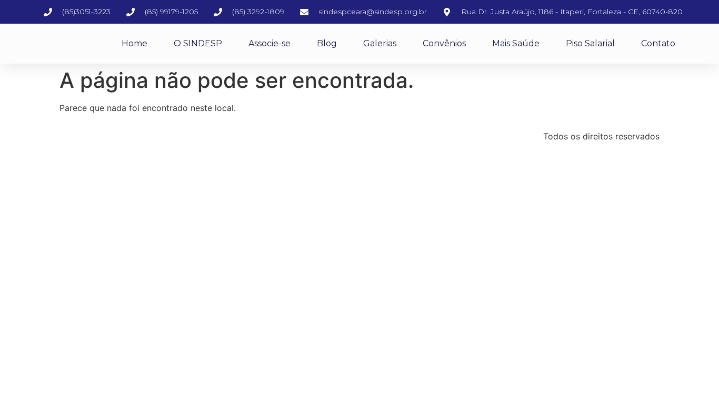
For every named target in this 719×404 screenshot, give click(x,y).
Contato (658, 43)
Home (134, 43)
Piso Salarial (590, 43)
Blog (327, 43)
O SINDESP (198, 43)
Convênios (444, 43)
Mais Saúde (516, 43)
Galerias (379, 43)
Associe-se (269, 43)
